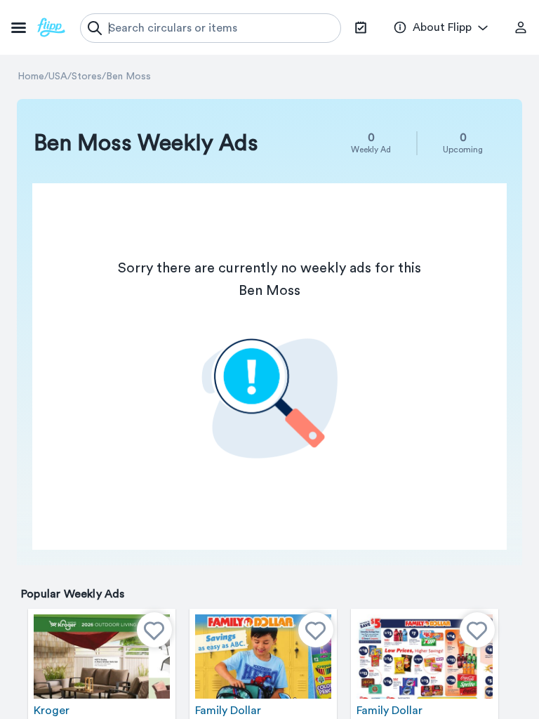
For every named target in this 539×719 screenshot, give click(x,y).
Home (31, 76)
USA (57, 76)
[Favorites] (154, 629)
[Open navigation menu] (38, 27)
